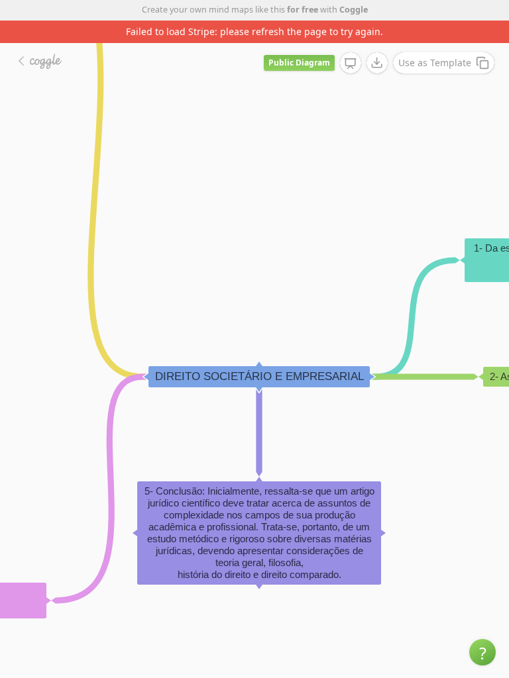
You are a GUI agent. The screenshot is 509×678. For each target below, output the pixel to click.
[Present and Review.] (350, 63)
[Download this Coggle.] (377, 62)
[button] (482, 652)
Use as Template (434, 62)
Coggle (353, 9)
